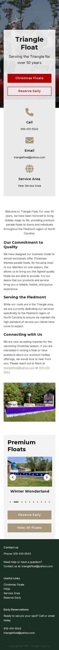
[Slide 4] (26, 502)
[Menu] (53, 5)
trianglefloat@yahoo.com (19, 367)
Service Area (12, 593)
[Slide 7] (37, 502)
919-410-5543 (22, 553)
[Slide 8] (41, 502)
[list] (30, 477)
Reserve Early (12, 597)
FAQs (7, 589)
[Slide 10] (49, 502)
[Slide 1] (10, 502)
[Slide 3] (22, 502)
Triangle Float (18, 5)
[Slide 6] (34, 502)
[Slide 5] (30, 502)
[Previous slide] (13, 477)
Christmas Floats (14, 584)
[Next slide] (47, 477)
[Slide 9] (45, 502)
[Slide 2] (16, 502)
